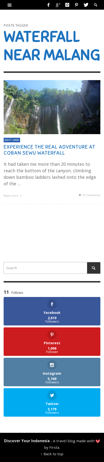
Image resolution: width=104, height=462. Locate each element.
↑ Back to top (52, 453)
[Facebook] (48, 5)
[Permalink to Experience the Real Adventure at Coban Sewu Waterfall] (52, 107)
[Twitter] (85, 5)
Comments (91, 195)
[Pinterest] (76, 5)
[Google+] (57, 5)
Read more (11, 195)
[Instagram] (67, 5)
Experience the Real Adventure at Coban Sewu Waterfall (49, 150)
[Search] (10, 5)
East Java (12, 140)
